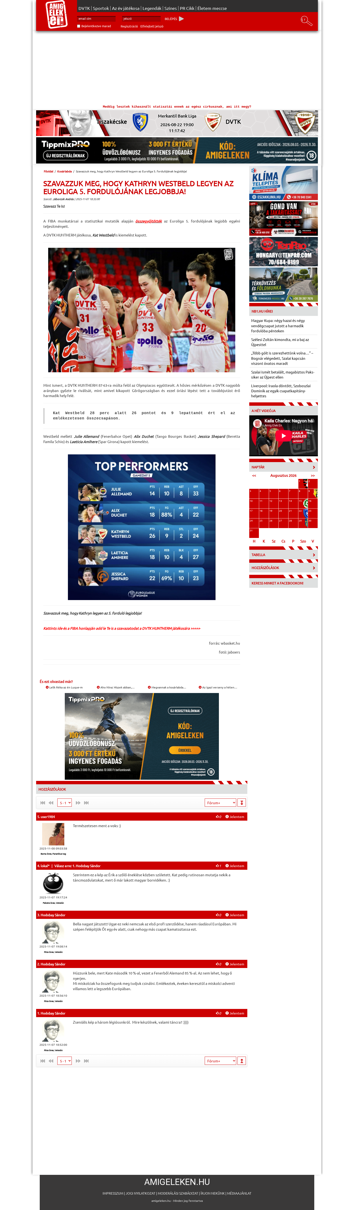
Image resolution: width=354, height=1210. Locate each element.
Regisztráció (129, 26)
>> (313, 475)
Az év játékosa (125, 8)
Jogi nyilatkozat (140, 1193)
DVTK (84, 8)
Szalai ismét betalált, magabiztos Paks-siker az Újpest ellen (282, 374)
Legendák (152, 8)
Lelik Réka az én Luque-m (66, 687)
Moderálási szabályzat (178, 1193)
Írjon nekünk (213, 1193)
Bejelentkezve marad (96, 26)
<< (254, 475)
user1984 (48, 816)
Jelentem (236, 816)
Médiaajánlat (239, 1193)
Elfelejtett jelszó (152, 26)
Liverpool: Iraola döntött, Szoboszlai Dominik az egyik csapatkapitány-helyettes (281, 390)
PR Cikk (187, 8)
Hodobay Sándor (53, 915)
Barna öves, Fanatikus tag (53, 853)
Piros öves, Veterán (53, 952)
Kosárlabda (64, 171)
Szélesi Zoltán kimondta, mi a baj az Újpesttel (280, 342)
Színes (170, 8)
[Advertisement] (177, 67)
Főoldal (48, 171)
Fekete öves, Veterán (53, 902)
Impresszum (113, 1193)
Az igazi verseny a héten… (219, 687)
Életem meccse (212, 8)
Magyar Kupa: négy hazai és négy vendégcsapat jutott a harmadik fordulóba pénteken (278, 325)
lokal (44, 865)
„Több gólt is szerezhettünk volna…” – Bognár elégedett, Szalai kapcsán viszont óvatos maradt (282, 358)
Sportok (101, 8)
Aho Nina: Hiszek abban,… (117, 687)
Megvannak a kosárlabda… (168, 687)
